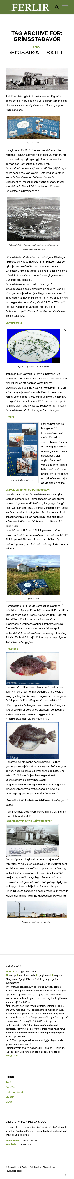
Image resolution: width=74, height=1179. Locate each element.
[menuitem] (55, 7)
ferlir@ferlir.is (12, 1055)
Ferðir (9, 1082)
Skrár (37, 47)
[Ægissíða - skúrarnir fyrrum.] (37, 79)
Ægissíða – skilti (37, 53)
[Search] (55, 7)
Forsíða (10, 1087)
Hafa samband (14, 1092)
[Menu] (63, 7)
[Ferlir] (31, 7)
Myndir (10, 1097)
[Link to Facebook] (65, 1174)
